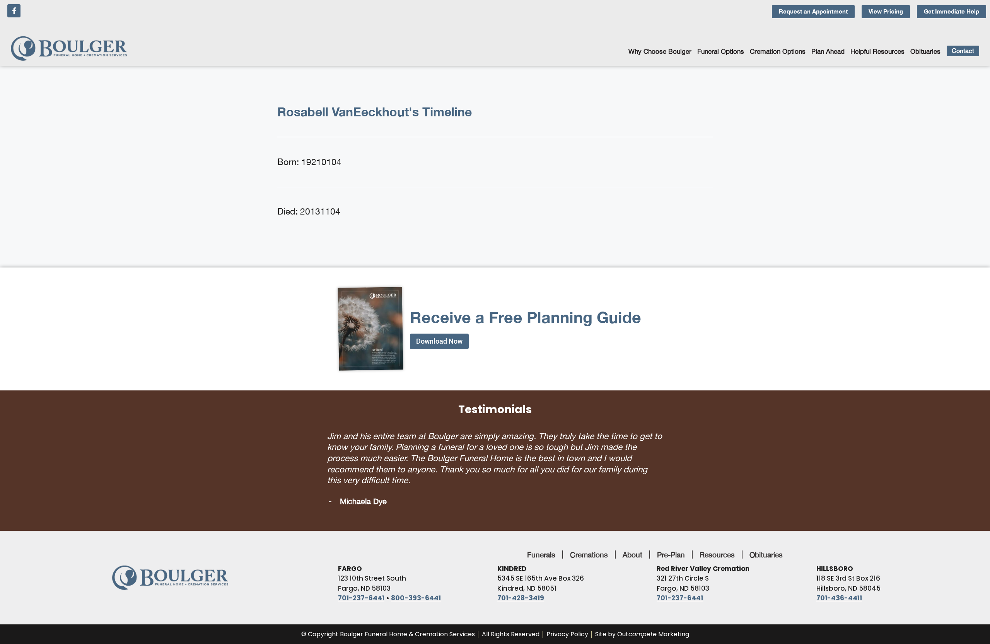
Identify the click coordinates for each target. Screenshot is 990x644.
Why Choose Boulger (659, 51)
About (632, 543)
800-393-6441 (416, 587)
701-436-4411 (839, 587)
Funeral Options (720, 51)
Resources (717, 543)
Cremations (589, 543)
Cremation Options (778, 51)
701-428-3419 (520, 587)
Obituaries (925, 51)
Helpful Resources (877, 51)
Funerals (541, 543)
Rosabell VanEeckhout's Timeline (374, 111)
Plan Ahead (828, 51)
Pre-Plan (671, 543)
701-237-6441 (361, 587)
